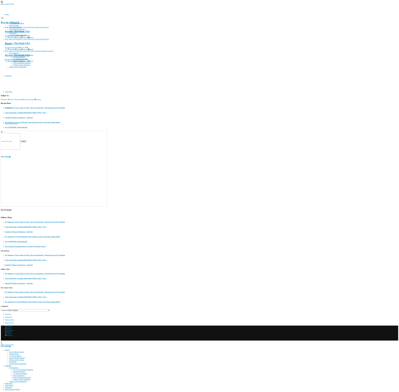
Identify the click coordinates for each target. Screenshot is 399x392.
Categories (4, 310)
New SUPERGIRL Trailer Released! (16, 127)
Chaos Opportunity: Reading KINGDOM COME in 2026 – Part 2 (26, 113)
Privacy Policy (9, 320)
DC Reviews (14, 53)
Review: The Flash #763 (17, 55)
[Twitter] (3, 346)
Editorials (8, 76)
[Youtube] (9, 346)
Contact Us (8, 317)
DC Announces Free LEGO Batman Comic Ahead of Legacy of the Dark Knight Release (32, 122)
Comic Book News (16, 352)
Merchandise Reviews (22, 63)
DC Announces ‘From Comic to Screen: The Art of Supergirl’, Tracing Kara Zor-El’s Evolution (35, 108)
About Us (8, 314)
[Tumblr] (8, 346)
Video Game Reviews (21, 65)
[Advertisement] (199, 78)
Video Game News (16, 360)
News (7, 14)
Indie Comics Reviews (17, 67)
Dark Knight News (12, 389)
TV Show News (15, 356)
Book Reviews (19, 376)
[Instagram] (4, 346)
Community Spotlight (17, 364)
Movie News (14, 25)
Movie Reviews (19, 57)
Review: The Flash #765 (17, 31)
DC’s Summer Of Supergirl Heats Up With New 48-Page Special (25, 246)
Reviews (8, 366)
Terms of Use (9, 322)
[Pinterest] (6, 346)
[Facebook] (1, 346)
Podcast (8, 387)
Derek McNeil (11, 35)
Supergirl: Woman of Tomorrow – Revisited (19, 117)
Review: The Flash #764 (17, 43)
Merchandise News (17, 29)
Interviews (8, 92)
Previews (12, 33)
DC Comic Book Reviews (23, 370)
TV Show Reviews (20, 374)
